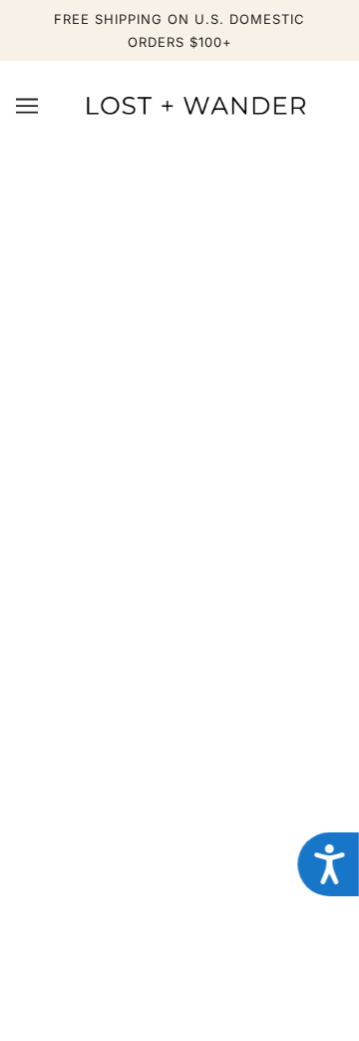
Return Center (180, 638)
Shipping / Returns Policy (180, 608)
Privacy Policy (180, 857)
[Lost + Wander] (195, 104)
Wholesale (179, 826)
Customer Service (179, 577)
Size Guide (180, 669)
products (241, 410)
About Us (180, 766)
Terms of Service (180, 887)
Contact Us (179, 796)
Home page (223, 388)
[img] (114, 943)
